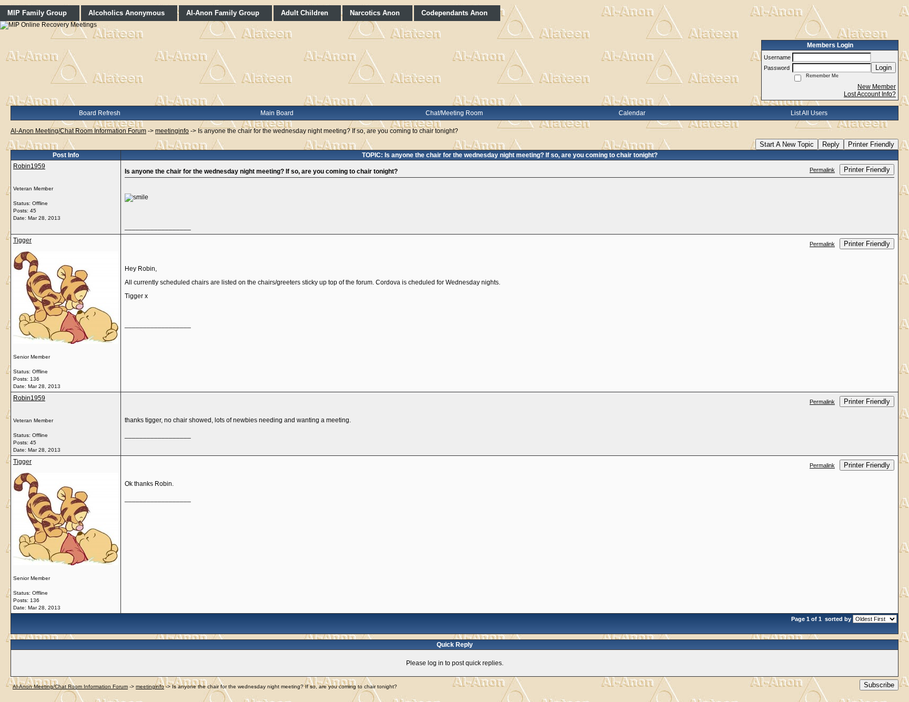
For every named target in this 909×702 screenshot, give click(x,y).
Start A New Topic (787, 144)
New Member (876, 86)
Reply (831, 144)
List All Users (809, 113)
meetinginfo (172, 131)
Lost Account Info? (870, 94)
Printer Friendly (871, 144)
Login (883, 68)
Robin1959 (29, 166)
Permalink (822, 170)
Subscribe (879, 685)
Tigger (22, 240)
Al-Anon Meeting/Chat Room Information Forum (78, 131)
